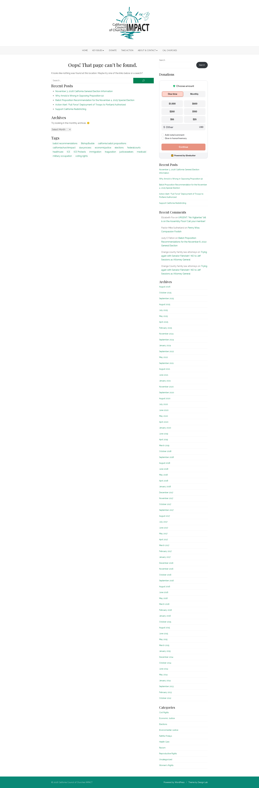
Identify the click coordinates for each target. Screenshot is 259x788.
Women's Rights (166, 765)
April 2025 (163, 322)
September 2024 (166, 340)
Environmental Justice (168, 730)
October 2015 (165, 622)
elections (119, 147)
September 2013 (166, 686)
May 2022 (163, 357)
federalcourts (134, 147)
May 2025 (163, 316)
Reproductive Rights (168, 753)
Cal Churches (170, 50)
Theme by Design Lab (198, 782)
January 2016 (165, 616)
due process (85, 147)
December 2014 (166, 657)
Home (85, 50)
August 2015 (164, 628)
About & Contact (147, 50)
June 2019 (163, 434)
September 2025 (166, 298)
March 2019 (164, 445)
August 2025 (164, 304)
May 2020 (163, 416)
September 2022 (166, 351)
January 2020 (165, 428)
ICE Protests (80, 152)
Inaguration (110, 152)
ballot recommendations (65, 143)
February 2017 (165, 551)
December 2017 (166, 492)
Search (162, 60)
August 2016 (164, 586)
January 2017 (165, 557)
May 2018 (163, 475)
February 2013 (165, 692)
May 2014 (163, 675)
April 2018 (163, 481)
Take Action (127, 50)
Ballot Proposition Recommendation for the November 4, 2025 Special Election (94, 100)
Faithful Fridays (165, 736)
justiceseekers (126, 152)
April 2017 (163, 539)
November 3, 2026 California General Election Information (84, 91)
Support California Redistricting (70, 109)
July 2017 (163, 522)
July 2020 (163, 404)
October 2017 (165, 504)
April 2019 (163, 439)
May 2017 (163, 533)
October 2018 (165, 451)
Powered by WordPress (174, 782)
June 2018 (163, 469)
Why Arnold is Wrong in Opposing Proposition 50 (79, 95)
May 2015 (163, 639)
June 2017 (163, 528)
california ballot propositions (112, 143)
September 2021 (166, 363)
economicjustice (103, 147)
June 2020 (163, 410)
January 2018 (165, 486)
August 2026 (164, 287)
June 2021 (163, 375)
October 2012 (165, 698)
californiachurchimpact (64, 147)
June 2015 (163, 633)
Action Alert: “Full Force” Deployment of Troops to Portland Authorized (90, 104)
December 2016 (166, 563)
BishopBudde (87, 143)
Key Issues (97, 50)
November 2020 (166, 387)
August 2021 (164, 369)
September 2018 (166, 457)
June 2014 (163, 669)
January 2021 (165, 381)
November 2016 (166, 569)
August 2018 (164, 463)
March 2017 (164, 545)
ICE (68, 152)
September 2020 (166, 392)
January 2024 (165, 345)
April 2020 (163, 422)
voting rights (81, 156)
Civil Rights (164, 712)
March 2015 (164, 645)
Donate (113, 50)
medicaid (141, 152)
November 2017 (166, 498)
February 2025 (165, 328)
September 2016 (166, 581)
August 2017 (164, 516)
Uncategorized (165, 759)
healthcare (58, 152)
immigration (95, 152)
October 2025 (165, 293)
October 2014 (165, 663)
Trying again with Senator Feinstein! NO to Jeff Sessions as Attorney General (184, 256)
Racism (162, 748)
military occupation (62, 156)
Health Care (164, 742)
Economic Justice (167, 718)
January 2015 (165, 651)
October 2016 (165, 575)
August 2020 (164, 398)
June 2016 (163, 592)
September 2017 (166, 510)
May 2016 (163, 598)
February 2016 (165, 610)
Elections (163, 724)
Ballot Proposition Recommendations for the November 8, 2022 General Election (184, 242)
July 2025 (163, 310)
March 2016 (164, 604)
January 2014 (165, 681)
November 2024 (166, 334)
